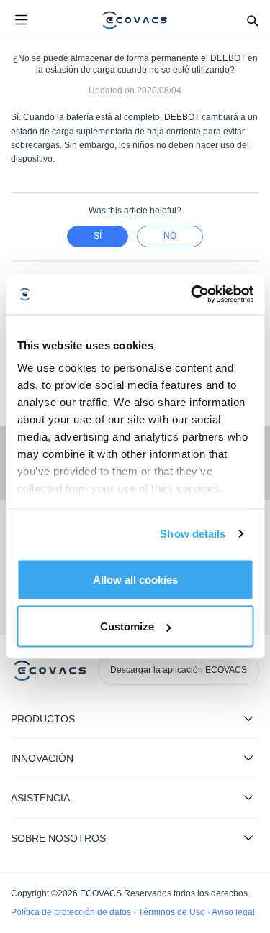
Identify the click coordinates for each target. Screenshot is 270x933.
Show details (192, 534)
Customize (127, 626)
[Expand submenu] (248, 718)
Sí (98, 236)
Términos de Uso (172, 912)
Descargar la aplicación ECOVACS (178, 670)
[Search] (252, 20)
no (169, 236)
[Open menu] (21, 20)
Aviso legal (233, 912)
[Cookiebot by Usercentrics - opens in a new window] (192, 294)
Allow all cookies (135, 579)
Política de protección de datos (72, 912)
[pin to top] (244, 736)
